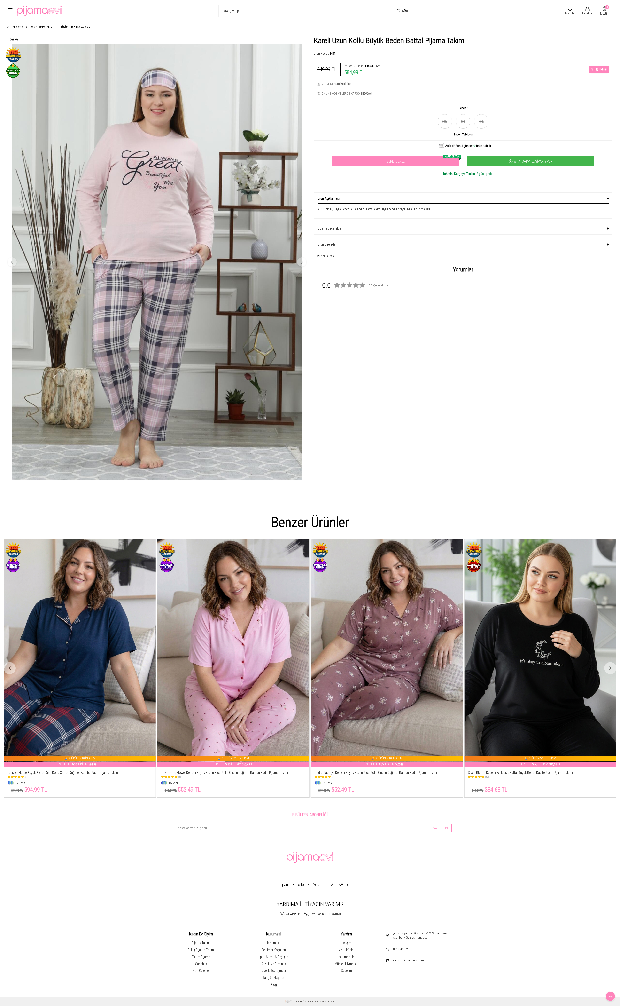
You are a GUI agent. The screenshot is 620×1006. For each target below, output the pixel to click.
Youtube (320, 884)
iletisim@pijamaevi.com (408, 960)
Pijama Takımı (201, 943)
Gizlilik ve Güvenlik (274, 964)
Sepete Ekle (423, 159)
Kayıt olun (440, 828)
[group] (157, 262)
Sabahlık (201, 964)
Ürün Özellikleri (327, 244)
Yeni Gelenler (201, 971)
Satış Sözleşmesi (273, 978)
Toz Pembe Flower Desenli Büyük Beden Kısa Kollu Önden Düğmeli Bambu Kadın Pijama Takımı (71, 773)
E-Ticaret (297, 1001)
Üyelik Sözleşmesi (274, 971)
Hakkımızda (273, 943)
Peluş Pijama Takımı (201, 950)
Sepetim (346, 971)
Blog (274, 985)
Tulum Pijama (201, 957)
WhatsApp (339, 884)
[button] (12, 262)
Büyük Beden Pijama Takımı (76, 27)
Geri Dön (14, 39)
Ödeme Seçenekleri (330, 228)
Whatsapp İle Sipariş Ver (533, 161)
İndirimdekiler (346, 957)
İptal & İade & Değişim (273, 957)
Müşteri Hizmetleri (346, 964)
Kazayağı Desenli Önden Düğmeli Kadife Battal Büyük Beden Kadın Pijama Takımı (522, 773)
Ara (405, 11)
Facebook (301, 884)
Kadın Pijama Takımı (42, 27)
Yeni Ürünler (346, 950)
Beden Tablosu (463, 134)
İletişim (346, 943)
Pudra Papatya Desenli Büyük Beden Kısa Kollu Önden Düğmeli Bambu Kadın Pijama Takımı (222, 773)
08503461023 (401, 949)
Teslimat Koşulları (274, 950)
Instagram (280, 884)
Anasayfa (18, 27)
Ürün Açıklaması (329, 198)
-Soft (288, 1001)
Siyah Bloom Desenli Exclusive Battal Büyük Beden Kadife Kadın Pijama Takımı (367, 773)
